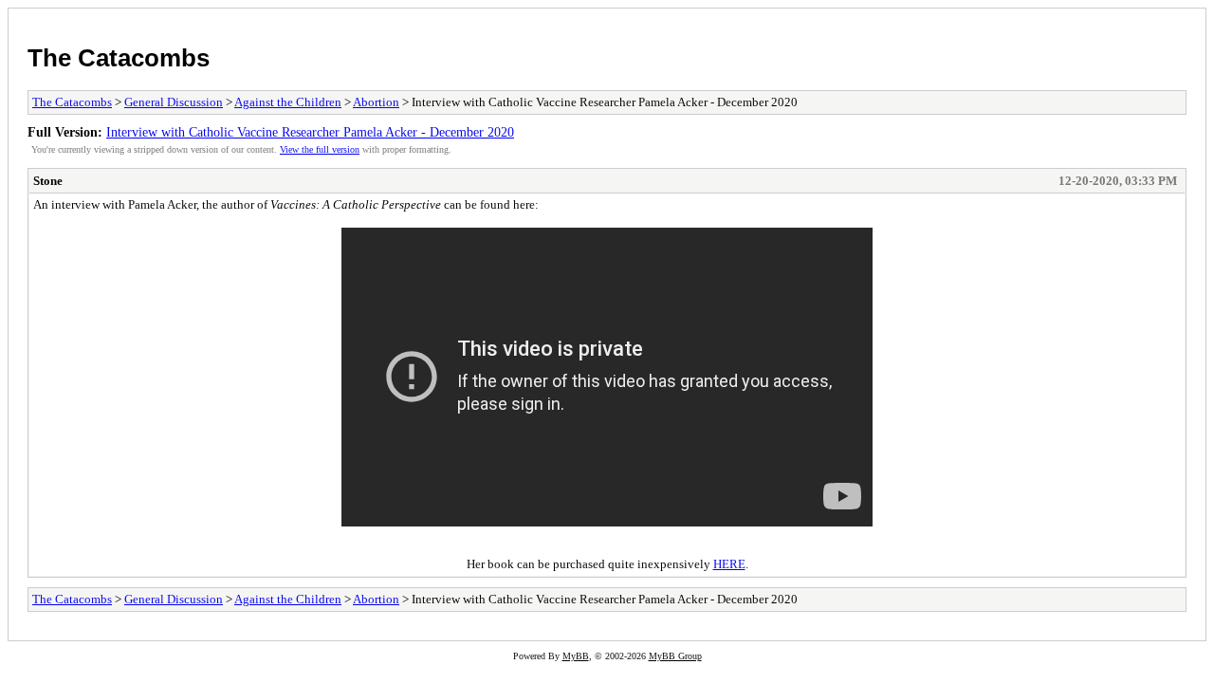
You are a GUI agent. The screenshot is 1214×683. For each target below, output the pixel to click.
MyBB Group (675, 656)
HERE (729, 564)
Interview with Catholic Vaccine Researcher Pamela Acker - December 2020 (310, 131)
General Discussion (173, 102)
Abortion (376, 102)
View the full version (319, 149)
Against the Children (287, 102)
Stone (48, 181)
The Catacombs (119, 58)
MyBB (575, 656)
